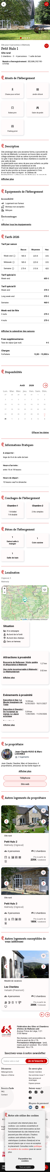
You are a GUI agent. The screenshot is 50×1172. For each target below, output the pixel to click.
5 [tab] (30, 38)
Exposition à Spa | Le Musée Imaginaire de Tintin (12, 702)
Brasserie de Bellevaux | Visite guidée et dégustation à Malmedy (20, 663)
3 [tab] (26, 38)
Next (43, 821)
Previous (6, 821)
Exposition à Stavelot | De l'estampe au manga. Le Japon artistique (13, 712)
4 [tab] (28, 38)
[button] (25, 600)
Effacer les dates (40, 432)
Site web (25, 784)
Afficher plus (7, 179)
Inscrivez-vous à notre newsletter (25, 1053)
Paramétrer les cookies (25, 1160)
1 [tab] (21, 38)
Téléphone (25, 778)
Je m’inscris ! (36, 1060)
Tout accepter (25, 1167)
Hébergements (3, 4)
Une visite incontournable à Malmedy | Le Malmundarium (20, 670)
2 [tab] (23, 38)
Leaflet (24, 619)
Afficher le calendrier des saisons (18, 331)
